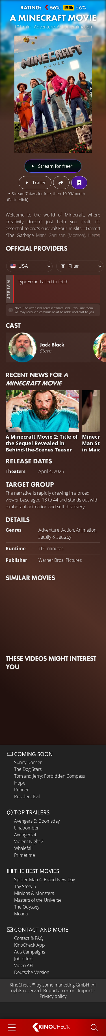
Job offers (23, 958)
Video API (23, 965)
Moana (21, 914)
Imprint (85, 990)
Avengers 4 (25, 834)
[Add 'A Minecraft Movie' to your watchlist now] (79, 182)
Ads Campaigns (29, 952)
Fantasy (64, 537)
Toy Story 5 (25, 886)
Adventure (48, 530)
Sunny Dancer (28, 762)
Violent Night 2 (29, 841)
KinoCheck (20, 985)
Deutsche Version (31, 972)
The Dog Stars (28, 769)
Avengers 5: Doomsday (37, 821)
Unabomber (26, 828)
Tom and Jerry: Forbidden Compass (49, 776)
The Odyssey (26, 907)
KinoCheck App (29, 945)
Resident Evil (27, 796)
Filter (73, 266)
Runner (21, 790)
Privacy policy (53, 996)
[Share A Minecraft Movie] (61, 182)
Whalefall (23, 848)
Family (44, 537)
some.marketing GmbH (65, 985)
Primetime (24, 855)
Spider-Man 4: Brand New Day (44, 879)
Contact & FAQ (28, 938)
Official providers (36, 248)
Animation (86, 530)
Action (67, 530)
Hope (19, 783)
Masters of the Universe (38, 900)
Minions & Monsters (34, 893)
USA (23, 266)
